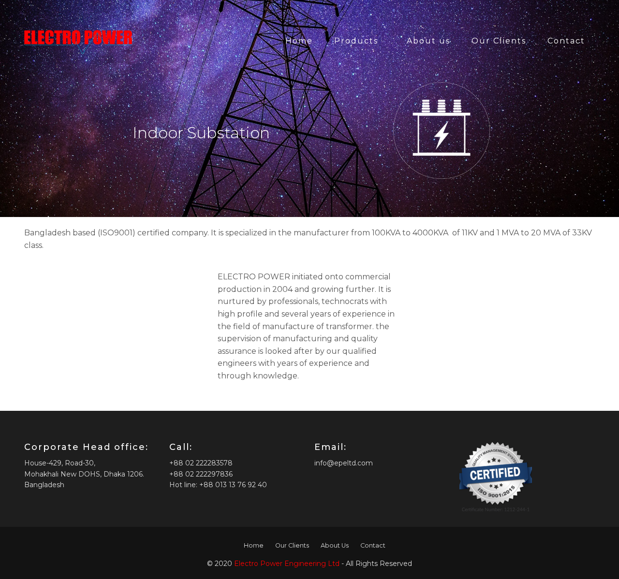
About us (428, 40)
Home (299, 40)
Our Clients (499, 40)
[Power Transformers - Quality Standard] (78, 41)
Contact (566, 40)
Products (356, 40)
